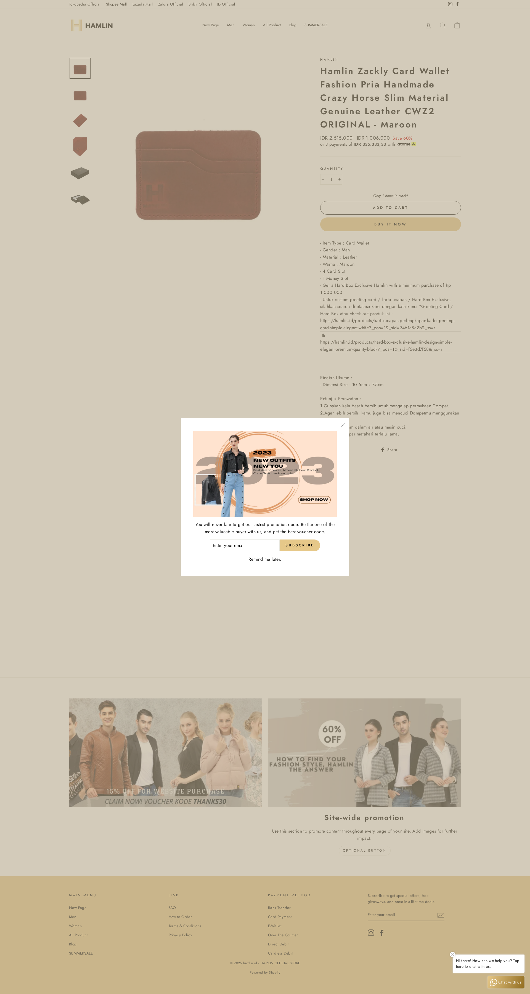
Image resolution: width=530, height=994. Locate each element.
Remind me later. (264, 559)
